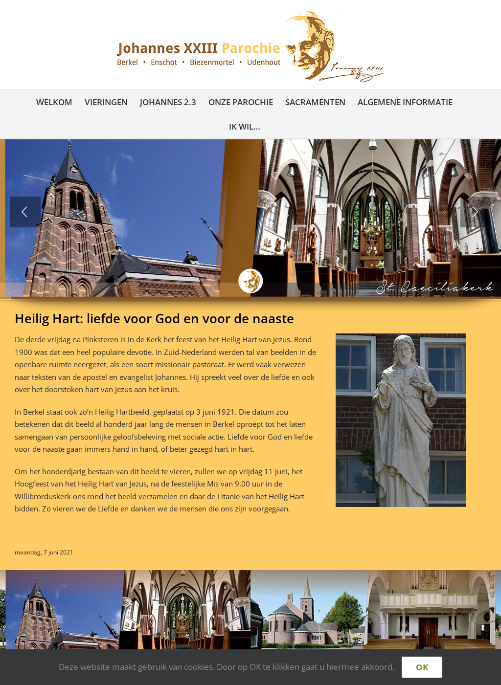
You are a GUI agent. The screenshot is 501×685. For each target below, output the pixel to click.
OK (422, 667)
